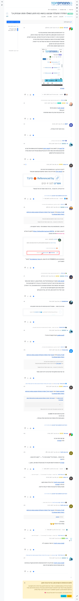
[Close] (25, 583)
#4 (24, 143)
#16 (24, 538)
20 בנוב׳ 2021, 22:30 (51, 477)
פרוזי (67, 103)
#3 (24, 124)
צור (67, 143)
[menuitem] (2, 2)
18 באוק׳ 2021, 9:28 (51, 164)
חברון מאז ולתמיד (64, 452)
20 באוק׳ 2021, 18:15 (51, 386)
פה (61, 459)
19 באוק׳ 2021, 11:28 (53, 301)
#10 (24, 350)
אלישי (66, 538)
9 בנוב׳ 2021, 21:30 (52, 433)
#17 (24, 558)
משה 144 (66, 27)
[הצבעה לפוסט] (30, 94)
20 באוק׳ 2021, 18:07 (54, 350)
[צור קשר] (77, 17)
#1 (24, 27)
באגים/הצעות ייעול (69, 16)
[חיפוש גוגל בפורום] (77, 14)
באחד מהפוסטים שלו (35, 259)
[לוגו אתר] (61, 4)
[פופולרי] (77, 5)
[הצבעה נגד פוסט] (25, 94)
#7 (24, 276)
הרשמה (69, 596)
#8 (24, 301)
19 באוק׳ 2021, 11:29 (53, 330)
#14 (24, 477)
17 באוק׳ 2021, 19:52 (51, 27)
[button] (77, 596)
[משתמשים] (77, 11)
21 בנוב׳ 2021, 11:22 (53, 538)
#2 (24, 103)
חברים (66, 207)
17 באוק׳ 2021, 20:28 (57, 124)
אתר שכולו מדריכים (48, 195)
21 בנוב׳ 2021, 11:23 (53, 558)
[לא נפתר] (77, 8)
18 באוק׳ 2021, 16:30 (47, 276)
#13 (24, 452)
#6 (24, 207)
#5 (24, 164)
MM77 (66, 124)
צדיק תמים (65, 164)
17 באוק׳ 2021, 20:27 (49, 103)
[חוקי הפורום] (77, 2)
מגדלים (66, 276)
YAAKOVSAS (64, 301)
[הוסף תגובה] (33, 95)
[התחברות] (2, 2)
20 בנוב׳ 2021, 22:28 (52, 452)
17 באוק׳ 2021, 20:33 (53, 143)
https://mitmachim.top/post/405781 (43, 231)
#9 (24, 330)
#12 (24, 433)
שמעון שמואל (65, 350)
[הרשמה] (2, 5)
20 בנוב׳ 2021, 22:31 (52, 505)
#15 (24, 505)
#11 (24, 386)
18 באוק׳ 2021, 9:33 (52, 207)
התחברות (63, 596)
